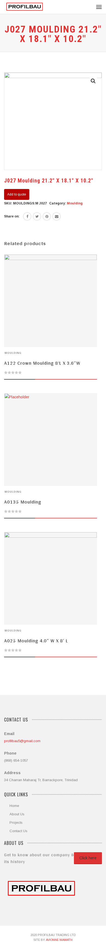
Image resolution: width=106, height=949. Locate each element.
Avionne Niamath (59, 939)
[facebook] (27, 216)
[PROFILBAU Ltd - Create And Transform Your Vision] (24, 7)
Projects (16, 822)
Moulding (75, 203)
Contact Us (18, 831)
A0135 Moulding (22, 501)
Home (14, 806)
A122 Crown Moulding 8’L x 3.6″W (42, 362)
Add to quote (16, 194)
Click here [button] (87, 858)
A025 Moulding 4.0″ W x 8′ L (36, 640)
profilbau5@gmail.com (22, 741)
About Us (17, 814)
